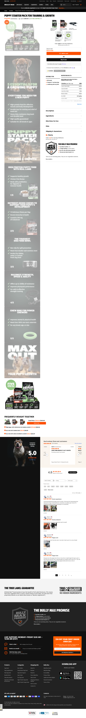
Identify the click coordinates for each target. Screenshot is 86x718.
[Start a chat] (5, 644)
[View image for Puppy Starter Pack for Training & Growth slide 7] (22, 252)
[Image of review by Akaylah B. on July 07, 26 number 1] (47, 544)
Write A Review (73, 472)
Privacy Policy (47, 675)
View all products (8, 677)
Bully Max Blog (47, 670)
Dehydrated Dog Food (23, 670)
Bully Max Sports (47, 668)
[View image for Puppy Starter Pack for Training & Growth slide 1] (22, 37)
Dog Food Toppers (22, 672)
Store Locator (34, 683)
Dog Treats (20, 675)
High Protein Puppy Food (23, 682)
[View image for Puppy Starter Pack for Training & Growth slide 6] (22, 217)
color (49, 486)
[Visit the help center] (5, 652)
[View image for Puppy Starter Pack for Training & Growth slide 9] (22, 324)
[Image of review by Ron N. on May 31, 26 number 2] (54, 565)
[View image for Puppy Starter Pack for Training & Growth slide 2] (22, 73)
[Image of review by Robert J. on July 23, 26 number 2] (54, 526)
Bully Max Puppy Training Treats (13, 430)
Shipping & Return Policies (35, 680)
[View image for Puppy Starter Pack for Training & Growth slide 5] (22, 181)
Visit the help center (15, 652)
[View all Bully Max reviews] (22, 456)
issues (57, 486)
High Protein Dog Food (23, 679)
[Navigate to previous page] (53, 575)
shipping (71, 486)
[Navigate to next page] (72, 575)
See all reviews (78, 443)
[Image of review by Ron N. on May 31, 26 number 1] (47, 565)
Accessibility (46, 672)
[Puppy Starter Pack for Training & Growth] (22, 396)
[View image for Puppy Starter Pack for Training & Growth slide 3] (22, 109)
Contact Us (33, 686)
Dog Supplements (8, 670)
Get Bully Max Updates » (67, 652)
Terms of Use (47, 682)
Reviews (32, 670)
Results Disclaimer (48, 679)
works (45, 489)
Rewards (33, 672)
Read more (79, 104)
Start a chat (13, 644)
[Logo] (9, 5)
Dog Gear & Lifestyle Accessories (9, 680)
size (45, 486)
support (52, 486)
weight (61, 486)
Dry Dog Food (21, 677)
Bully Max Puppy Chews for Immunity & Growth (16, 433)
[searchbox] (48, 481)
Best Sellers (20, 668)
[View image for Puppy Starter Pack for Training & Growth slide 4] (22, 145)
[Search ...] (61, 4)
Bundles (11, 10)
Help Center (33, 677)
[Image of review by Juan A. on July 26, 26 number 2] (54, 508)
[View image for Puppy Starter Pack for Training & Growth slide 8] (22, 288)
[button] (1, 707)
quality (66, 486)
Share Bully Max (34, 675)
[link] (62, 462)
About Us (33, 668)
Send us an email (14, 648)
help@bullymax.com (70, 697)
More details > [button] (49, 159)
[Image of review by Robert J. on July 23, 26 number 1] (47, 526)
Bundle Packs (7, 675)
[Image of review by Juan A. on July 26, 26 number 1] (47, 508)
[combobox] (65, 4)
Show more (50, 489)
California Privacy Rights (49, 677)
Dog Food (6, 668)
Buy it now (64, 59)
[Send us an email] (5, 648)
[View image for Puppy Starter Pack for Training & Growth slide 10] (22, 360)
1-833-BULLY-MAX (69, 696)
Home (5, 10)
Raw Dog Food (7, 672)
